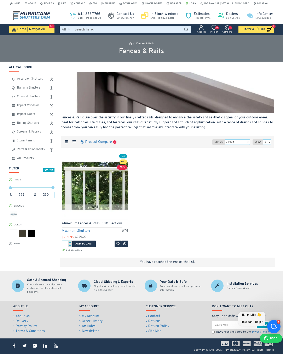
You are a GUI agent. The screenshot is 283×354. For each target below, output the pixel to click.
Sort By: (218, 142)
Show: (258, 142)
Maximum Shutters (76, 231)
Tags (17, 243)
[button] (271, 338)
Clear (50, 169)
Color (18, 224)
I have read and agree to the (242, 332)
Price (17, 179)
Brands (19, 206)
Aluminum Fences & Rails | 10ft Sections (92, 223)
